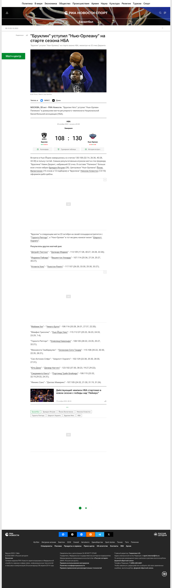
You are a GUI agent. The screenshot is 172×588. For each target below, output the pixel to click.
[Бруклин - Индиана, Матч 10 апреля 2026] (44, 144)
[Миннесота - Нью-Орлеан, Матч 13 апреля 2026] (95, 144)
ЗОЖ (69, 542)
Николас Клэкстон (89, 171)
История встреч (94, 149)
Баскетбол (36, 412)
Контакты (114, 546)
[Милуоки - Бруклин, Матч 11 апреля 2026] (45, 144)
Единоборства (97, 542)
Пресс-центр (89, 546)
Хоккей (76, 542)
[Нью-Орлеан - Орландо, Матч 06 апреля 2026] (91, 144)
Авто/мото (85, 542)
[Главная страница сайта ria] (78, 13)
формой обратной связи (124, 561)
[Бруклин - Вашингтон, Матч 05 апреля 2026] (41, 144)
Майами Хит (37, 326)
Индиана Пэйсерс (39, 257)
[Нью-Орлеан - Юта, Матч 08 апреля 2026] (92, 144)
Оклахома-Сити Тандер (70, 350)
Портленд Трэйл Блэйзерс (65, 373)
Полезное (135, 542)
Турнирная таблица (68, 149)
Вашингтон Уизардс (61, 257)
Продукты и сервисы (72, 546)
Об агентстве (102, 546)
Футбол (36, 542)
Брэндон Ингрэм (57, 167)
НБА (68, 121)
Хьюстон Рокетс (55, 266)
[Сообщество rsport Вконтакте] (81, 534)
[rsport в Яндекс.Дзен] (72, 534)
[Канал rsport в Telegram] (99, 534)
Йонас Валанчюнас (66, 412)
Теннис (120, 542)
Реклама (58, 546)
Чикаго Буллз (52, 326)
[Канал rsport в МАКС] (63, 534)
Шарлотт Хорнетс (54, 415)
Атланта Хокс (37, 266)
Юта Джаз (36, 367)
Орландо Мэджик (59, 252)
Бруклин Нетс (69, 415)
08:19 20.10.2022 (11, 28)
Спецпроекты (46, 546)
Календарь (44, 149)
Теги (127, 542)
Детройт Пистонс (39, 252)
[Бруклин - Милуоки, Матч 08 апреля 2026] (42, 144)
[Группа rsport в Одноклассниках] (90, 534)
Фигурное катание (49, 542)
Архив (128, 546)
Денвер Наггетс (52, 367)
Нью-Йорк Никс (59, 332)
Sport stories (110, 542)
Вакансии (9, 558)
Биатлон (61, 542)
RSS (122, 546)
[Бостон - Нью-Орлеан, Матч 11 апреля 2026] (94, 144)
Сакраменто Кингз (40, 373)
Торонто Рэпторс (39, 237)
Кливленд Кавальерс (61, 341)
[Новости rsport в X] (108, 534)
